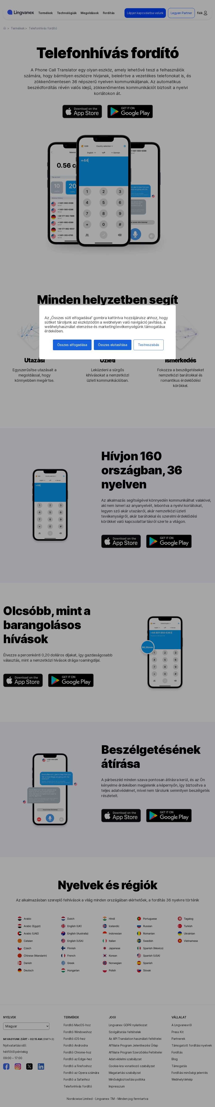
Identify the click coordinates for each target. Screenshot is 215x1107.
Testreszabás (148, 345)
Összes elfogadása (72, 345)
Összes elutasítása (112, 345)
